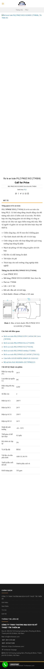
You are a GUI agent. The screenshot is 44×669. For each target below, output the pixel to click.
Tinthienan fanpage (10, 650)
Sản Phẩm (5, 606)
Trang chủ (19, 10)
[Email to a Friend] (23, 194)
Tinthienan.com (28, 665)
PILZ (26, 10)
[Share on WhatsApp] (16, 194)
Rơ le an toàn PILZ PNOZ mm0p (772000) (19, 351)
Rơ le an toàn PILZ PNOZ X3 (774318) (18, 347)
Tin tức (4, 610)
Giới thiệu (5, 602)
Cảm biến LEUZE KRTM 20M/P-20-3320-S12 (21, 358)
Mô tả (6, 200)
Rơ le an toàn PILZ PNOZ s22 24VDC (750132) (21, 354)
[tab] (22, 200)
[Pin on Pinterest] (25, 194)
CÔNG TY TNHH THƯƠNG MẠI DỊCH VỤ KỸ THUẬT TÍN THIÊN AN (22, 598)
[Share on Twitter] (21, 194)
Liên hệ (4, 614)
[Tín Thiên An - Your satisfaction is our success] (22, 3)
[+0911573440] (5, 664)
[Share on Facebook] (18, 194)
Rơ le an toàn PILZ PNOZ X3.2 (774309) (19, 343)
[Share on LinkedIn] (28, 194)
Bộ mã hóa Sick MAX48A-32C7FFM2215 (19, 362)
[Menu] (3, 3)
